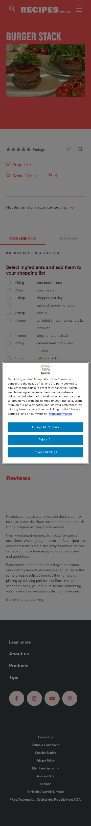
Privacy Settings (45, 452)
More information (60, 414)
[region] (45, 413)
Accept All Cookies (45, 427)
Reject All (46, 439)
